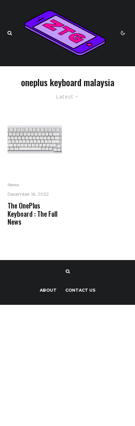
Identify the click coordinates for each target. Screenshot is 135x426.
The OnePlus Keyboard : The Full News (32, 214)
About (48, 290)
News (13, 184)
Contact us (80, 290)
